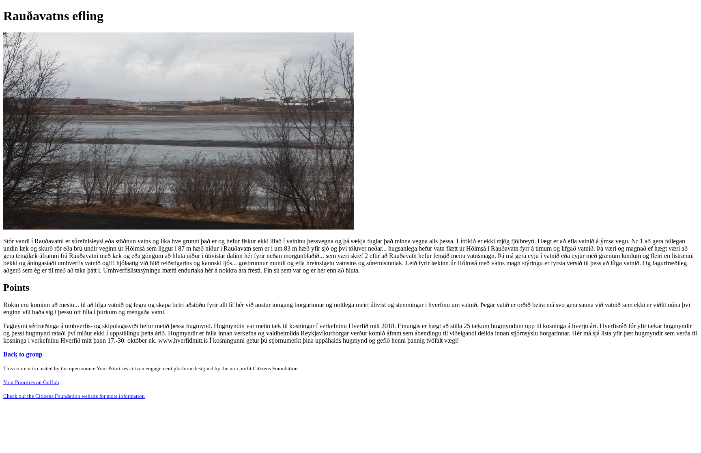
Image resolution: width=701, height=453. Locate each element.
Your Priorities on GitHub (31, 382)
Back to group (23, 354)
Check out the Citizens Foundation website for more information (74, 396)
